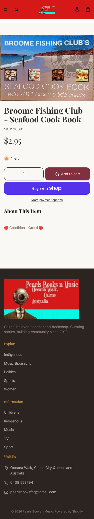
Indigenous (13, 354)
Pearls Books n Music (38, 511)
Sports (9, 380)
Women (10, 389)
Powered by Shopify (68, 511)
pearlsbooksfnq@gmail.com (33, 492)
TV (6, 438)
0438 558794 (21, 482)
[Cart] (87, 9)
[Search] (16, 9)
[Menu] (6, 9)
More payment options (47, 200)
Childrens (11, 412)
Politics (10, 372)
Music (9, 429)
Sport (8, 447)
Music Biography (18, 363)
